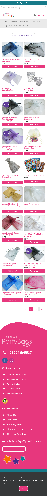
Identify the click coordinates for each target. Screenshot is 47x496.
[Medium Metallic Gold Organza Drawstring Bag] (12, 194)
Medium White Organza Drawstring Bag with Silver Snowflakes (33, 235)
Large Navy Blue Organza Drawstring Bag (11, 60)
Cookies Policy (13, 389)
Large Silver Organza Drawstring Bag (31, 118)
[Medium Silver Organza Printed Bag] (34, 78)
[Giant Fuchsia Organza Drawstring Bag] (34, 283)
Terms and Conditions (17, 379)
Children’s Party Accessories (20, 429)
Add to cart (12, 66)
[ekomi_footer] (5, 399)
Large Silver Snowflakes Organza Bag (10, 176)
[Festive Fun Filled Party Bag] (34, 165)
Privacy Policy (13, 384)
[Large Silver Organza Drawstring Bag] (34, 107)
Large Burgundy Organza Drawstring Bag (11, 234)
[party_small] (8, 12)
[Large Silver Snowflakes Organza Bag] (12, 165)
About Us (11, 415)
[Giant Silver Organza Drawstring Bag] (12, 254)
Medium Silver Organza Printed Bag (32, 89)
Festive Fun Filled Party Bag (34, 175)
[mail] (26, 3)
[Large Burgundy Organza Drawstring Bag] (12, 223)
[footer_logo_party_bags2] (17, 337)
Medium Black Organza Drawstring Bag (32, 264)
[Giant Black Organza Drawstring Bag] (34, 49)
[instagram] (21, 3)
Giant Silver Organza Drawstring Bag (9, 264)
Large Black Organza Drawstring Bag (9, 118)
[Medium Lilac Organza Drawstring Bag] (12, 78)
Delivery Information (16, 374)
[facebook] (17, 3)
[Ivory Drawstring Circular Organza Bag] (34, 136)
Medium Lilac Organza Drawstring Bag (10, 89)
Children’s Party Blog (16, 434)
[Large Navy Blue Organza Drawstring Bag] (12, 49)
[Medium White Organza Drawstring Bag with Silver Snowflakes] (34, 223)
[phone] (30, 3)
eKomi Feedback (14, 393)
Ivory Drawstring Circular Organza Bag (33, 147)
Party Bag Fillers (14, 424)
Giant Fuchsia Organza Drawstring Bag (32, 293)
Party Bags (12, 420)
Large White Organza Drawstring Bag (32, 205)
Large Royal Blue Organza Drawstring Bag (11, 293)
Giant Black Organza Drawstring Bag (31, 60)
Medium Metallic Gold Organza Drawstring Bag (11, 205)
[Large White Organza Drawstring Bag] (34, 194)
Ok (23, 488)
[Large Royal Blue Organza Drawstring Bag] (12, 283)
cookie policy (41, 479)
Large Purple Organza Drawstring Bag (10, 147)
